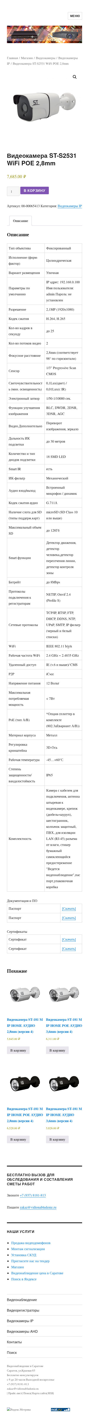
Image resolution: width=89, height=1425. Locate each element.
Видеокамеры (45, 58)
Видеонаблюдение (22, 1299)
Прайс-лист (15, 1393)
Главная (12, 58)
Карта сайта (39, 1393)
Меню (75, 16)
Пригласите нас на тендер (30, 1261)
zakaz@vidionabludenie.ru (38, 1207)
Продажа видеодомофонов (31, 1242)
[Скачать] (69, 908)
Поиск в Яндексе (24, 1279)
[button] (75, 77)
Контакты (14, 1341)
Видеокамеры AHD (22, 1331)
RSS (50, 1393)
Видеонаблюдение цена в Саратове (37, 1273)
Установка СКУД (23, 1255)
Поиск (12, 1352)
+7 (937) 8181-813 (33, 1195)
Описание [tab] (20, 220)
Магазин (27, 58)
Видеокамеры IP (70, 206)
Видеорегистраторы (23, 1310)
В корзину (34, 190)
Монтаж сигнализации (28, 1248)
